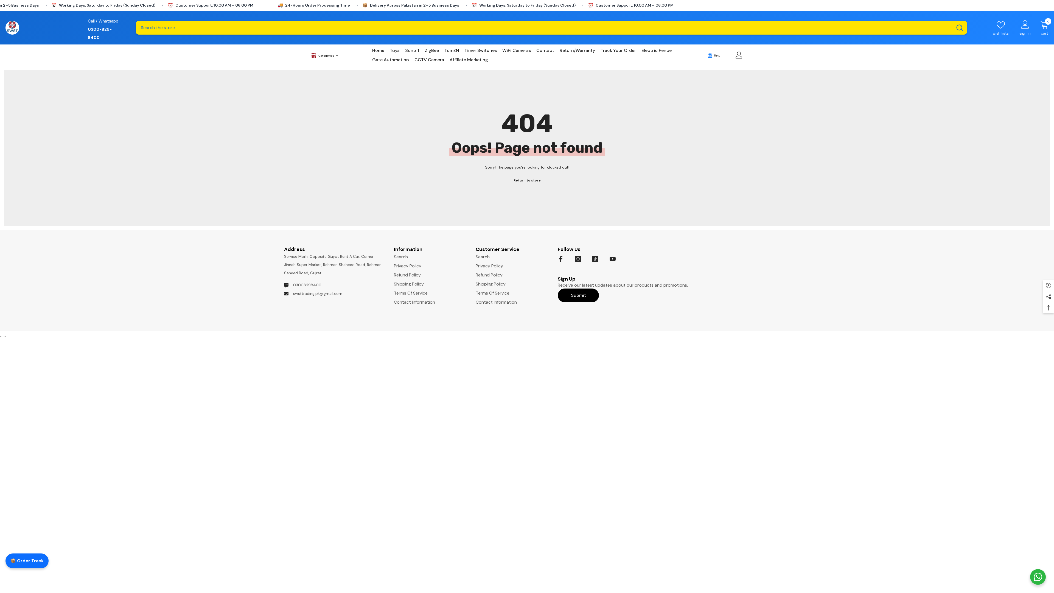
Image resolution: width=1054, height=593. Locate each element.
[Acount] (739, 55)
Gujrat (315, 272)
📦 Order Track (27, 561)
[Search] (551, 28)
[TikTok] (595, 258)
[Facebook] (560, 258)
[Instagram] (578, 258)
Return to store (527, 180)
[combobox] (544, 28)
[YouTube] (612, 258)
